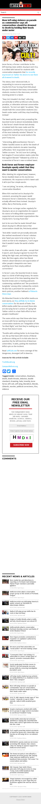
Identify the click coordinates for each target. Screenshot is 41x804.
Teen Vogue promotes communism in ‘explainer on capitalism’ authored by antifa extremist (23, 639)
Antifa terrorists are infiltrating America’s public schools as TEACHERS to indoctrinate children (24, 603)
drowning (14, 381)
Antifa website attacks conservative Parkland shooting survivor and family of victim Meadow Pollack (24, 629)
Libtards (5, 386)
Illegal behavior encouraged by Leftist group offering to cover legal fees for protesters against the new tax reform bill (23, 781)
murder (13, 386)
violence (5, 389)
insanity (27, 381)
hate (21, 381)
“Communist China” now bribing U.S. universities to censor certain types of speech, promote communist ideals (23, 656)
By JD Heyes (21, 588)
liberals (35, 384)
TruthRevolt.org (8, 362)
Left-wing (18, 384)
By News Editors (22, 623)
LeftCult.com (12, 351)
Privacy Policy (20, 799)
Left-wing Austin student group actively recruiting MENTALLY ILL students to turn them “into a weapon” (24, 678)
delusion (23, 379)
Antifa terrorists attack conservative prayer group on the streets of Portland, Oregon (24, 593)
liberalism (27, 384)
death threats (13, 379)
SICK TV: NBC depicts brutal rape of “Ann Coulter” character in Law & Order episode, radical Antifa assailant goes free (24, 700)
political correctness (25, 386)
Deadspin (31, 376)
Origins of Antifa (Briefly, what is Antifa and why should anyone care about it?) (23, 620)
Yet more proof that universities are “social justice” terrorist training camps (23, 648)
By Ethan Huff (21, 607)
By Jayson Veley (22, 715)
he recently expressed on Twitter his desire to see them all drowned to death (20, 74)
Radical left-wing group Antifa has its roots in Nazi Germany (23, 612)
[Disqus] (20, 489)
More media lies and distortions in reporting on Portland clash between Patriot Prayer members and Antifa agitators (23, 583)
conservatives (20, 376)
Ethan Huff (16, 34)
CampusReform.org (10, 366)
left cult (11, 384)
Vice (35, 386)
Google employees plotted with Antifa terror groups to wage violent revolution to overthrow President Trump (24, 711)
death (4, 379)
